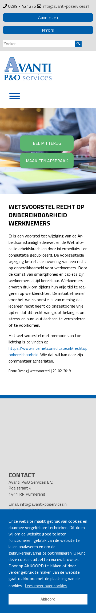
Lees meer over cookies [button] (46, 585)
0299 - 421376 (22, 6)
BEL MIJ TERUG (47, 143)
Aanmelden (48, 17)
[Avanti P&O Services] (28, 69)
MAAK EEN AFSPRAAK (47, 160)
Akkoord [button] (48, 599)
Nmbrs (48, 30)
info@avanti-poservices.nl (65, 6)
